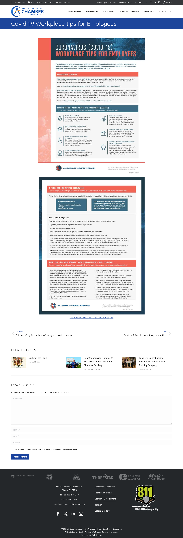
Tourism (98, 505)
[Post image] (18, 362)
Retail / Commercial (103, 492)
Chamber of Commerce (105, 486)
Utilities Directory (102, 511)
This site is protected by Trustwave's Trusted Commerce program (91, 532)
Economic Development (105, 498)
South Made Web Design (91, 535)
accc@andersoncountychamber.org (69, 504)
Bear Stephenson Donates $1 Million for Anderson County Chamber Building (98, 361)
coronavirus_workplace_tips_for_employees (91, 317)
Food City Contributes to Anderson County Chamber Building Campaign (152, 361)
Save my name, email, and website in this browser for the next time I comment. (45, 450)
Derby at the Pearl (38, 357)
